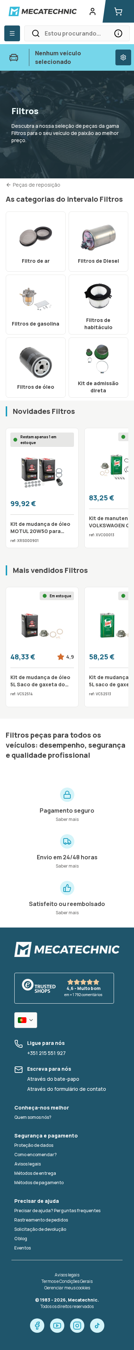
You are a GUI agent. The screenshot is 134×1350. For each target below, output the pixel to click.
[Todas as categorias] (12, 33)
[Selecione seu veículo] (123, 57)
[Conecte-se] (92, 11)
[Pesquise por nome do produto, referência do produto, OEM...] (118, 33)
